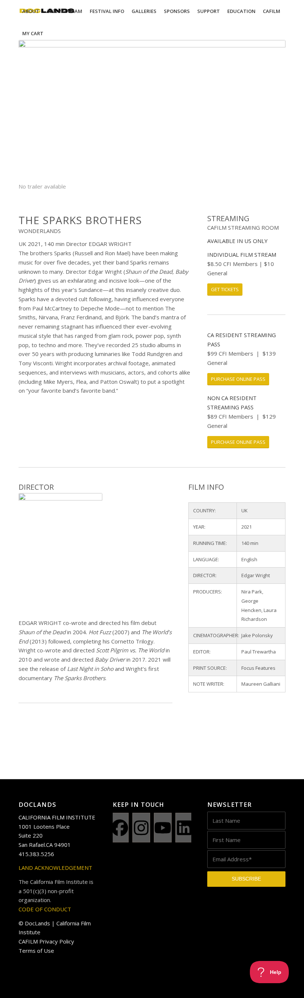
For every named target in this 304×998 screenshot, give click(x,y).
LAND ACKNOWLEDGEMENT (55, 867)
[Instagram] (141, 827)
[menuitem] (31, 11)
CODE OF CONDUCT (45, 909)
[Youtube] (163, 827)
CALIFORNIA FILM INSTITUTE (57, 817)
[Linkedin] (184, 827)
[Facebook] (120, 827)
